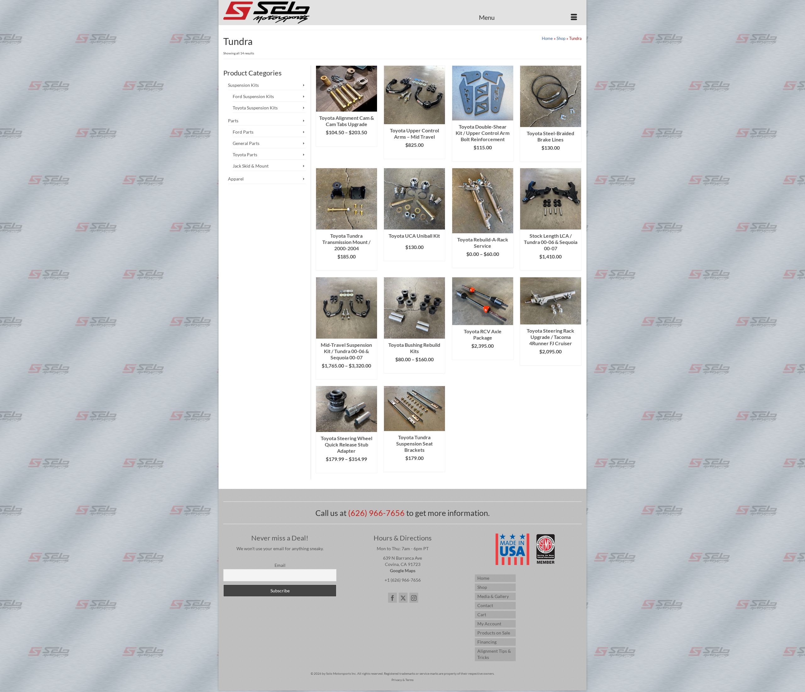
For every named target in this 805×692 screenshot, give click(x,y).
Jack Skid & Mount (251, 166)
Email (280, 565)
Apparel (236, 178)
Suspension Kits (243, 85)
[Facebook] (392, 597)
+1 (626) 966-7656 (403, 580)
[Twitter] (403, 597)
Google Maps (402, 570)
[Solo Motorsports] (279, 12)
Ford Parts (243, 132)
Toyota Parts (245, 154)
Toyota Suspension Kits (255, 107)
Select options (346, 142)
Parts (233, 120)
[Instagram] (413, 597)
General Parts (246, 143)
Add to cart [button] (346, 266)
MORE (482, 263)
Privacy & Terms (402, 680)
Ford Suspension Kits (253, 96)
